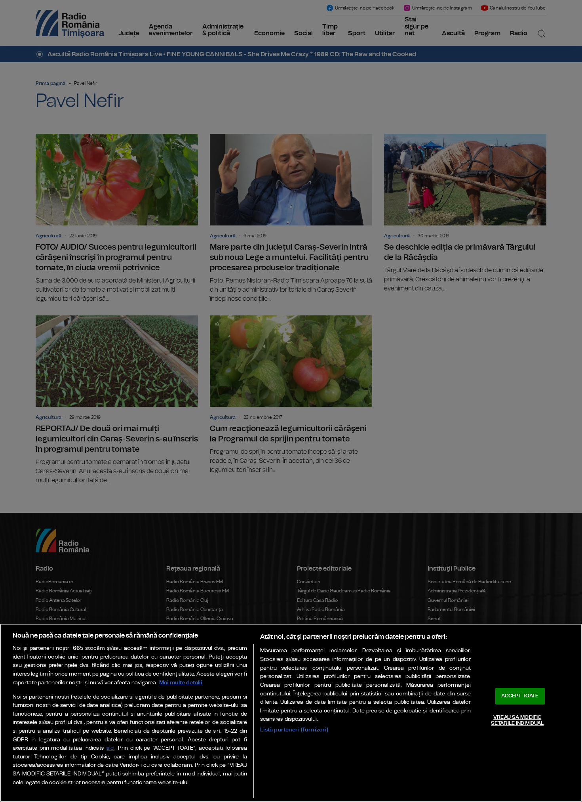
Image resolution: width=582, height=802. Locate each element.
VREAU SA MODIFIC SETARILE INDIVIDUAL (517, 720)
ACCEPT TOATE (519, 696)
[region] (291, 713)
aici (110, 748)
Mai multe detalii (180, 683)
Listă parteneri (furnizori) (294, 730)
